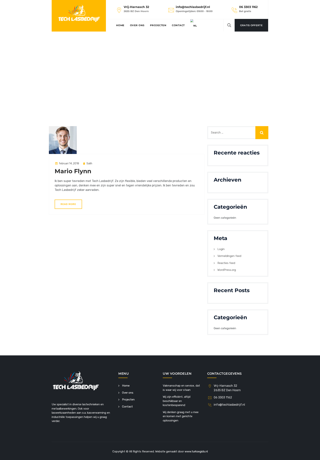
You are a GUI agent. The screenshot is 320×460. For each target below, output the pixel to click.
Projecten (158, 25)
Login (221, 249)
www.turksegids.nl (196, 451)
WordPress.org (226, 270)
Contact (178, 25)
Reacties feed (226, 263)
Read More (68, 204)
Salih (89, 163)
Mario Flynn (73, 171)
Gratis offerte (251, 25)
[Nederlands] (193, 25)
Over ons (137, 25)
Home (120, 25)
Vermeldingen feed (229, 256)
